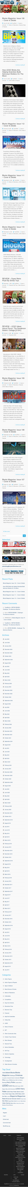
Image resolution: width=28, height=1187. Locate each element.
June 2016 (7, 935)
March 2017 (7, 908)
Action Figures (8, 979)
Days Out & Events (9, 1003)
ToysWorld (14, 23)
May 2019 (7, 833)
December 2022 (8, 690)
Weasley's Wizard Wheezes (7, 1105)
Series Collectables (9, 1047)
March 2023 (7, 680)
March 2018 (7, 874)
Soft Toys (15, 285)
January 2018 (8, 881)
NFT (6, 1030)
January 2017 (8, 915)
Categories (19, 1135)
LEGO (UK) (16, 1177)
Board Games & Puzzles (10, 989)
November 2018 (8, 854)
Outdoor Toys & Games (10, 1037)
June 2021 (7, 751)
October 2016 (8, 922)
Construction (17, 1077)
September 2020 (9, 782)
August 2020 (8, 785)
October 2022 (8, 697)
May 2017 (7, 901)
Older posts (7, 531)
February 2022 (8, 724)
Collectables (8, 996)
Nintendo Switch (16, 1099)
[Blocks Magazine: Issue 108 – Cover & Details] (14, 448)
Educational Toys (9, 1006)
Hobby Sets (7, 1020)
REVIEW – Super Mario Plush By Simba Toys (11, 279)
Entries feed (6, 1119)
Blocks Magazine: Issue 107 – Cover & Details (13, 480)
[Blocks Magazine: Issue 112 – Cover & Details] (14, 142)
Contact (22, 1174)
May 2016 (7, 939)
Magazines (21, 1096)
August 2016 (8, 929)
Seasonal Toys (8, 1043)
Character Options (16, 1181)
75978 (3, 1072)
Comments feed (7, 1122)
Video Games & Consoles (11, 1064)
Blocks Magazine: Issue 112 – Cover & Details (13, 124)
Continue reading (20, 65)
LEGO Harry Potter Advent (13, 1091)
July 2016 (7, 932)
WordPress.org (6, 1126)
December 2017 (8, 884)
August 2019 (8, 823)
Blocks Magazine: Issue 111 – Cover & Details (13, 176)
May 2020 (7, 796)
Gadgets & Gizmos (20, 1155)
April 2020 (7, 799)
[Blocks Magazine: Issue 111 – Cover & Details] (14, 194)
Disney (11, 1080)
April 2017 (7, 905)
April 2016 (7, 942)
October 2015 (8, 959)
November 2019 (8, 813)
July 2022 (7, 707)
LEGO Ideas (18, 1094)
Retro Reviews (8, 1040)
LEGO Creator (17, 1086)
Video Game (23, 1101)
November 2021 (8, 734)
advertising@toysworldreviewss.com (11, 566)
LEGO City (12, 1086)
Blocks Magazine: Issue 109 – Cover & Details (13, 379)
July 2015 (7, 969)
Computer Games (10, 1077)
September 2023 (9, 659)
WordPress (16, 1185)
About (9, 1135)
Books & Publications (13, 25)
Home (5, 1135)
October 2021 (8, 738)
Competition (4, 1077)
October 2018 (8, 857)
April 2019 (7, 837)
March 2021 (7, 762)
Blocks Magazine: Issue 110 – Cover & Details (13, 228)
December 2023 (8, 649)
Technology (7, 1057)
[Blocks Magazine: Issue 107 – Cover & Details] (14, 498)
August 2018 (8, 864)
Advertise (6, 1174)
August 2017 (8, 894)
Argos (16, 1178)
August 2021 (8, 745)
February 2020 (8, 806)
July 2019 (7, 826)
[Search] (24, 535)
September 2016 (9, 925)
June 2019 (7, 830)
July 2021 (7, 748)
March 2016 (7, 946)
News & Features (16, 80)
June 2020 (7, 792)
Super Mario (11, 1101)
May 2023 (7, 673)
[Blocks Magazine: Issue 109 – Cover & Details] (14, 396)
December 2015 (8, 956)
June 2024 (7, 642)
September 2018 (9, 860)
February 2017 (8, 912)
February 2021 (8, 765)
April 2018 (7, 871)
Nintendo (8, 1099)
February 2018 (8, 877)
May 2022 (7, 714)
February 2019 (8, 843)
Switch (15, 1101)
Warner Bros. (13, 1103)
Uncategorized (8, 1061)
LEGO (10, 80)
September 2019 (9, 820)
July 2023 (7, 666)
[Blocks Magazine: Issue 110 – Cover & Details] (14, 245)
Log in (4, 1116)
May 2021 (7, 755)
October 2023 (8, 656)
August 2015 (8, 966)
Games (20, 1080)
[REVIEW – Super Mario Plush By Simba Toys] (14, 297)
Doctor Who (15, 1080)
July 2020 (7, 789)
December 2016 (8, 918)
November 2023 (8, 653)
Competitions (8, 999)
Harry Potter (11, 1082)
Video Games (6, 1103)
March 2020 (7, 802)
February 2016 (8, 949)
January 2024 (8, 646)
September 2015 (9, 963)
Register (5, 1112)
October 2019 (8, 816)
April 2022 (7, 717)
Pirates (22, 1098)
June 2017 (7, 898)
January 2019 (8, 847)
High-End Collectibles (10, 1016)
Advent (8, 1072)
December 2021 (8, 731)
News (4, 1099)
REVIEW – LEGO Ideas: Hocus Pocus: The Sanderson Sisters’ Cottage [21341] (14, 328)
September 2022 (9, 700)
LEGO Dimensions (11, 1089)
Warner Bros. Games (20, 1103)
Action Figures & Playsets (11, 982)
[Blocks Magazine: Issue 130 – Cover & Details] (14, 37)
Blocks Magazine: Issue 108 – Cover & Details (13, 430)
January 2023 (8, 687)
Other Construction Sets (10, 1033)
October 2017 (8, 888)
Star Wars (5, 1101)
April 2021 (7, 758)
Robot (25, 1098)
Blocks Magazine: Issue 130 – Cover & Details (13, 19)
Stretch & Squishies (9, 1054)
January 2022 (8, 727)
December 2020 (8, 772)
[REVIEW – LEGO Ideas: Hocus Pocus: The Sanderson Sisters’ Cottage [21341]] (14, 345)
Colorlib (22, 1183)
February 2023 (8, 683)
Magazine (13, 1096)
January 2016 (8, 952)
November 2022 (8, 693)
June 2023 (7, 669)
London (8, 1096)
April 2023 (7, 676)
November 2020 (8, 775)
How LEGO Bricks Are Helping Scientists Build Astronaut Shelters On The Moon (12, 73)
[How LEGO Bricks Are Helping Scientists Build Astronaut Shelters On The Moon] (14, 90)
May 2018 (7, 867)
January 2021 (8, 768)
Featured (21, 25)
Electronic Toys (8, 1009)
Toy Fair (18, 1101)
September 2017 (9, 891)
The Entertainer (16, 1180)
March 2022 (7, 721)
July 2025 (7, 639)
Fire (18, 1080)
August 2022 (8, 704)
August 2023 (8, 663)
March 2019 (7, 840)
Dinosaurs (7, 1080)
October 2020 (8, 779)
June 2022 (7, 710)
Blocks (13, 1072)
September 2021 (9, 741)
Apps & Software (9, 985)
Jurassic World (18, 1082)
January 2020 (8, 809)
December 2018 (8, 850)
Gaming (4, 1082)
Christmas (18, 1075)
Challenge (12, 1075)
